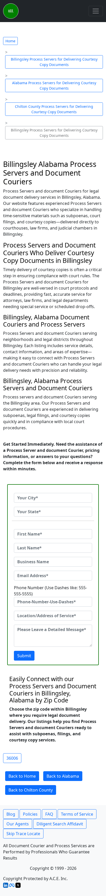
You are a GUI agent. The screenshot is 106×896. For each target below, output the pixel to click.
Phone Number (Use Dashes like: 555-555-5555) (50, 591)
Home (10, 41)
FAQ (49, 814)
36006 (12, 758)
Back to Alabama (63, 776)
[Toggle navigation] (96, 11)
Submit (24, 656)
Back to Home (22, 776)
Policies (30, 814)
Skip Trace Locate (23, 833)
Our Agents (17, 824)
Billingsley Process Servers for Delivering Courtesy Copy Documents (54, 62)
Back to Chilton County (30, 790)
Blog (10, 814)
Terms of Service (77, 814)
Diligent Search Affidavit (60, 824)
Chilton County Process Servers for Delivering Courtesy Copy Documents (54, 109)
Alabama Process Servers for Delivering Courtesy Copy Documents (54, 85)
